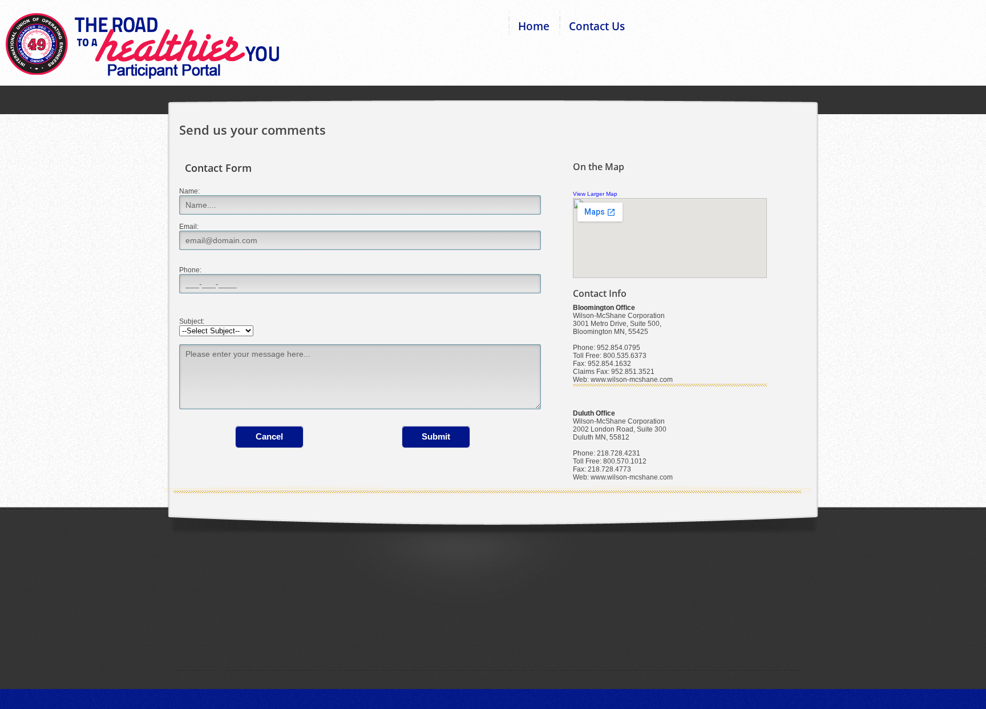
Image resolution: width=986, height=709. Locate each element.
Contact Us (597, 26)
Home (533, 26)
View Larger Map (595, 194)
